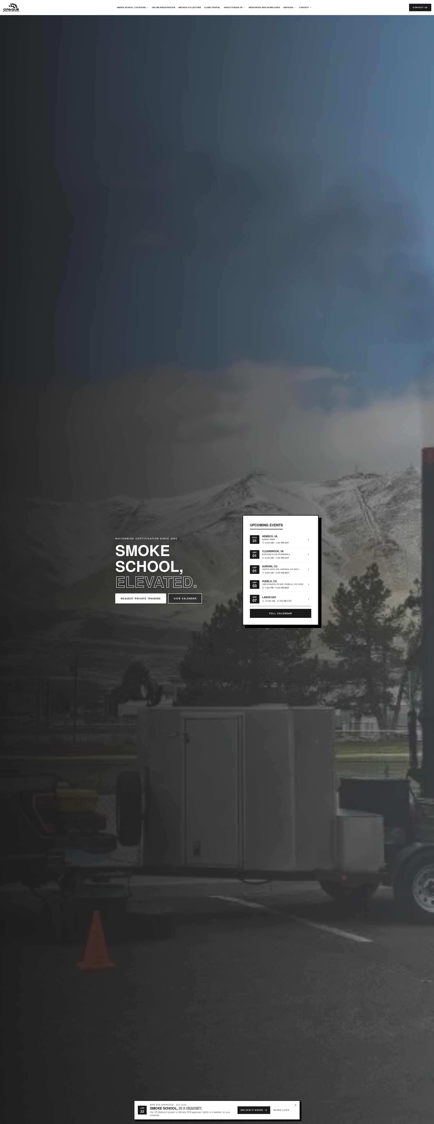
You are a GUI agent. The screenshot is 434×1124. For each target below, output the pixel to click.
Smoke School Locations (131, 7)
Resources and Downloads (264, 7)
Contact (304, 7)
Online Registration (163, 7)
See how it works (252, 1110)
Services (288, 7)
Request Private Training (141, 598)
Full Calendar (280, 613)
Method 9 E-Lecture (190, 7)
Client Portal (212, 7)
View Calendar (185, 598)
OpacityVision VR (233, 7)
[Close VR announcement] (295, 1105)
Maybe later (282, 1110)
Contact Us (420, 7)
